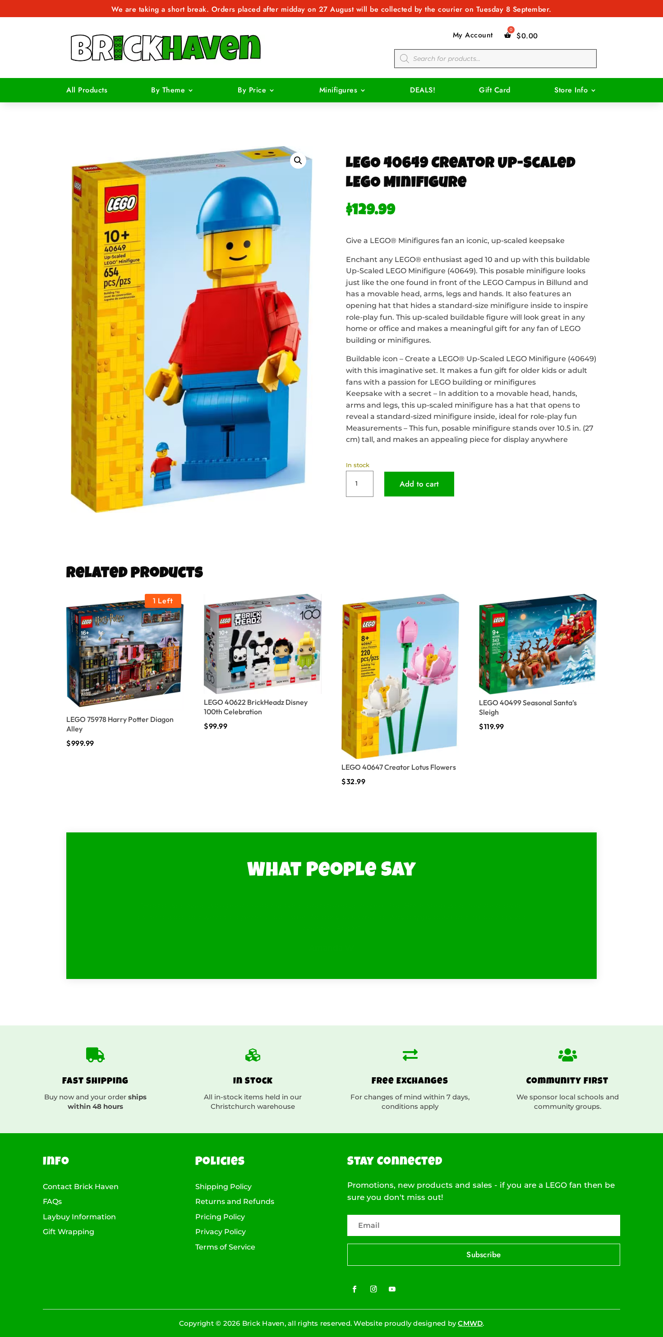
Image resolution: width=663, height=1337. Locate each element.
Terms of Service (225, 1247)
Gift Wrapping (68, 1232)
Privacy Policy (220, 1232)
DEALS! (422, 91)
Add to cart (419, 483)
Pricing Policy (220, 1217)
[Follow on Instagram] (373, 1289)
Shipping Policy (223, 1187)
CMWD (470, 1323)
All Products (86, 91)
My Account (473, 35)
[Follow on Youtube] (392, 1289)
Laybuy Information (79, 1217)
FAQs (52, 1202)
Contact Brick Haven (81, 1187)
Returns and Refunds (234, 1202)
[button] (298, 160)
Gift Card (495, 91)
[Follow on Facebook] (354, 1289)
